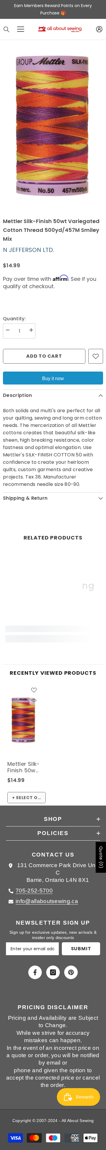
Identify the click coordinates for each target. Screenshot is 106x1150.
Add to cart (44, 356)
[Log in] (99, 29)
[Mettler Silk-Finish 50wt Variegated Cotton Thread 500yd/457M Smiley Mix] (23, 721)
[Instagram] (53, 972)
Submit (81, 948)
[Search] (6, 29)
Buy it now (53, 378)
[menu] (20, 29)
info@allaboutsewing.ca (47, 901)
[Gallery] (53, 128)
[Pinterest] (71, 972)
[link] (53, 629)
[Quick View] (33, 700)
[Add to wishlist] (95, 356)
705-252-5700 (34, 890)
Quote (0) (101, 857)
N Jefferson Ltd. (28, 250)
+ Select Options (29, 798)
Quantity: (14, 318)
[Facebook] (35, 972)
